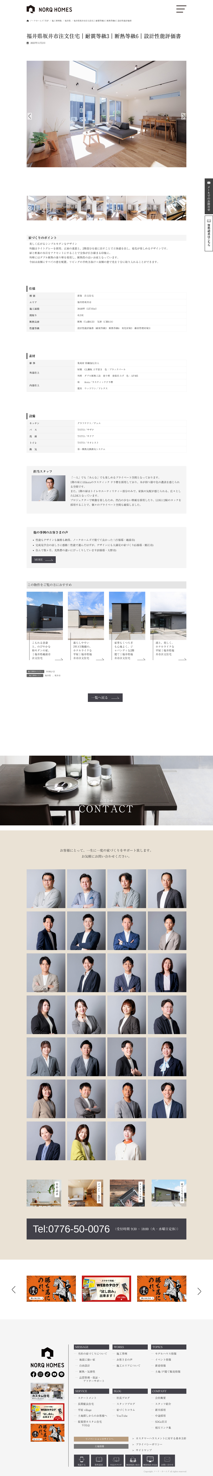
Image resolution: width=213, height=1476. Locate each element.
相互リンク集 (163, 1427)
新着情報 (160, 1365)
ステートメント (87, 1398)
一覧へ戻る (99, 697)
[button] (199, 1290)
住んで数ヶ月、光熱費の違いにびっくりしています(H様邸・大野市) (76, 550)
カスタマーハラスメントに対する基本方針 (161, 1438)
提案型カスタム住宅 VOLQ (90, 1423)
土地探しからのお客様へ (92, 1416)
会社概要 (160, 1398)
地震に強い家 (87, 1359)
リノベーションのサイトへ (99, 1439)
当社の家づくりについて (92, 1354)
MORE (38, 559)
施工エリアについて (128, 1365)
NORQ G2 (50, 671)
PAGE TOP (7, 1429)
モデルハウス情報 (165, 1354)
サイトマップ (144, 1450)
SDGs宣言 (161, 1421)
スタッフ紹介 (163, 1404)
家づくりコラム (125, 1410)
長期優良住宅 (86, 1404)
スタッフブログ (125, 1404)
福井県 (48, 675)
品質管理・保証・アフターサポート (92, 1379)
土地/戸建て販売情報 (167, 1371)
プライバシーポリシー (149, 1444)
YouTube (122, 1416)
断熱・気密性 (87, 1371)
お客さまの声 (124, 1359)
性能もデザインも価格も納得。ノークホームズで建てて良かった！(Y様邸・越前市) (85, 540)
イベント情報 (163, 1359)
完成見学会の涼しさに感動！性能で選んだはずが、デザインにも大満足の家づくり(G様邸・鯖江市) (94, 545)
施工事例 (121, 1354)
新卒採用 (160, 1410)
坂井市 (58, 675)
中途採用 (160, 1416)
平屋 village (85, 1410)
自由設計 (84, 1365)
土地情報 (99, 1446)
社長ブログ (123, 1398)
